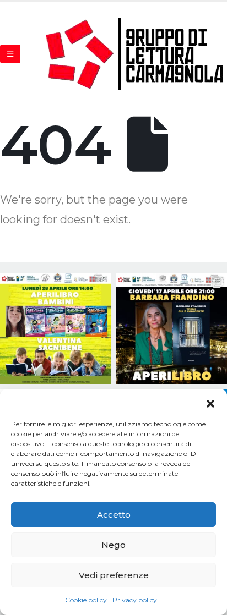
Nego (113, 545)
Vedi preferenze (114, 575)
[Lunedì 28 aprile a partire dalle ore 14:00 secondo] (55, 328)
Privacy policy (134, 600)
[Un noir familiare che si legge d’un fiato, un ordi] (171, 328)
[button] (210, 402)
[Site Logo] (135, 54)
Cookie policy (86, 600)
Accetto (114, 514)
